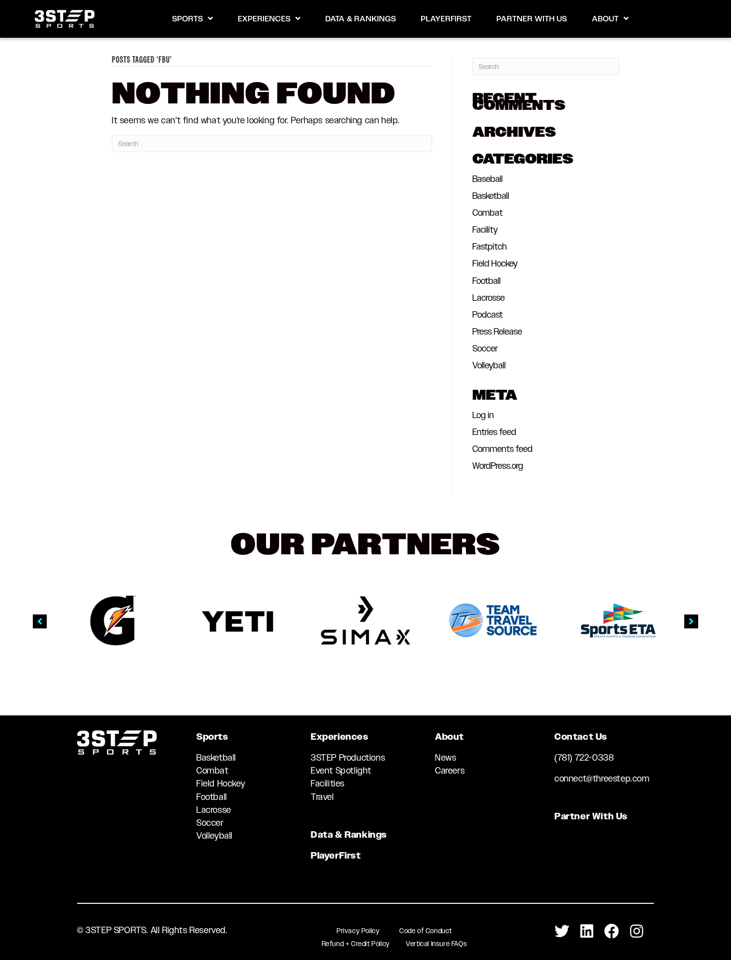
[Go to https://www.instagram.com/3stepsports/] (636, 932)
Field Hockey (495, 263)
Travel (322, 797)
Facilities (328, 783)
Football (486, 281)
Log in (483, 415)
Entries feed (494, 432)
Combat (487, 213)
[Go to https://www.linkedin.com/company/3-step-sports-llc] (586, 932)
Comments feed (502, 449)
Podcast (487, 315)
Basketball (490, 196)
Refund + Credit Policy (356, 944)
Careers (449, 771)
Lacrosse (488, 298)
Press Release (497, 332)
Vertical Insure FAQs (436, 944)
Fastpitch (489, 247)
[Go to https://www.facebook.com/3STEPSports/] (611, 932)
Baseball (487, 179)
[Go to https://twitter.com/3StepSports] (561, 932)
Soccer (485, 348)
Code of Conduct (425, 931)
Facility (485, 230)
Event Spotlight (341, 771)
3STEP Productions (348, 758)
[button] (40, 621)
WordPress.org (497, 466)
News (445, 758)
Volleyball (489, 365)
